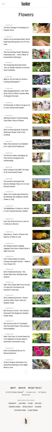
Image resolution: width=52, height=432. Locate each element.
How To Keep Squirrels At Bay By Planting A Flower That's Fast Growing (16, 132)
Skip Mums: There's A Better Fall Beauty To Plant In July (16, 236)
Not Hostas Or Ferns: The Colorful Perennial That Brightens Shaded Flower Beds (16, 313)
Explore (38, 403)
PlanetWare (33, 410)
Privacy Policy (35, 388)
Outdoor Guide (20, 410)
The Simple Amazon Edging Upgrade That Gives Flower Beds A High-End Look (17, 248)
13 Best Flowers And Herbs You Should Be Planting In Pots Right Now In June (16, 365)
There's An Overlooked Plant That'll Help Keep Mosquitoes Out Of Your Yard (17, 42)
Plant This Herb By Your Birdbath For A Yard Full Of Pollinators (16, 145)
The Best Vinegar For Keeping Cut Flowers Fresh (16, 29)
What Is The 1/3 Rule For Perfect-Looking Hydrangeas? (16, 81)
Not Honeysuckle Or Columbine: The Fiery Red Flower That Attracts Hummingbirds (17, 326)
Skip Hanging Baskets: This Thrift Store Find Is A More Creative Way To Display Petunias (16, 93)
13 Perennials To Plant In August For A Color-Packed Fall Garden (17, 106)
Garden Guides (15, 407)
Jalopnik (22, 403)
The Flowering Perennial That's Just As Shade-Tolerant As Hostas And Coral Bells (17, 67)
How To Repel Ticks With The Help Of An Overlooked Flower (16, 171)
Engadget (12, 403)
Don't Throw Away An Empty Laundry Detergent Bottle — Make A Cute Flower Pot (17, 261)
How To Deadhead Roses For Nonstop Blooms (14, 352)
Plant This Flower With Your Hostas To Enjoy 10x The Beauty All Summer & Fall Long (17, 287)
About (13, 388)
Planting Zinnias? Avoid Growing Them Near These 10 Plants (16, 119)
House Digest (27, 407)
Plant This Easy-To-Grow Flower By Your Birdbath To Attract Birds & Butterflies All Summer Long (17, 339)
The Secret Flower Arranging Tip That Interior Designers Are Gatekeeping (15, 158)
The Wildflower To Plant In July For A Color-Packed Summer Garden (16, 210)
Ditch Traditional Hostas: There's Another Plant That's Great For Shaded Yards (16, 300)
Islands (38, 407)
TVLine (30, 403)
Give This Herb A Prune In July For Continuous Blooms (16, 223)
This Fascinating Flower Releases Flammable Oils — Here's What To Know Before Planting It (16, 54)
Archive (22, 388)
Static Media (17, 392)
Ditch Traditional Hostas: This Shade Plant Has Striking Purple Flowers (15, 274)
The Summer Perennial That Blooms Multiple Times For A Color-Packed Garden (17, 184)
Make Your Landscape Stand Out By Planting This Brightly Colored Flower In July (16, 197)
